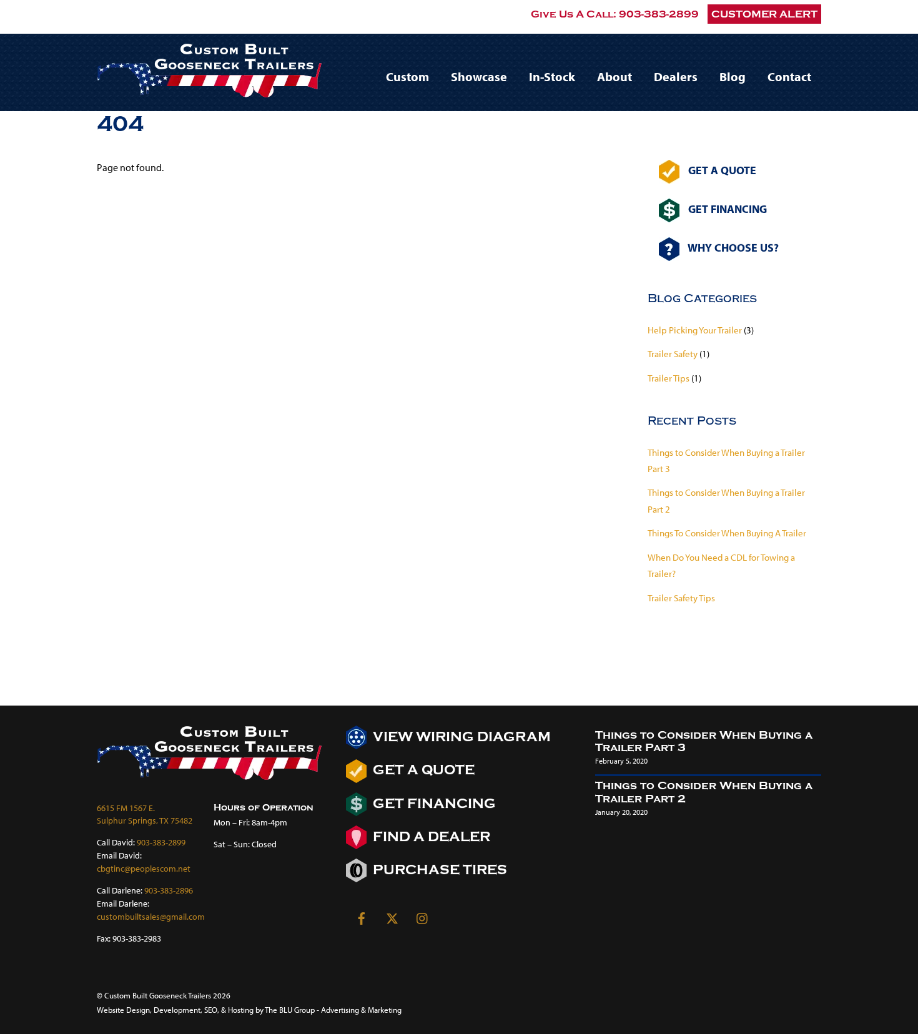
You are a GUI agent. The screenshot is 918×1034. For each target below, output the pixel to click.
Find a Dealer (430, 837)
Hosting (241, 1010)
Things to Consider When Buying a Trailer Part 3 (703, 742)
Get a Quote (422, 770)
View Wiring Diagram (460, 737)
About (614, 76)
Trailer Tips (668, 378)
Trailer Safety (673, 354)
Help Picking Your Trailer (695, 330)
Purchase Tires (438, 870)
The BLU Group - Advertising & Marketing (333, 1010)
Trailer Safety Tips (681, 598)
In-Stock (552, 76)
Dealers (676, 76)
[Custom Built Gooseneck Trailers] (209, 91)
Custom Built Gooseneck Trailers (157, 995)
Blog (732, 76)
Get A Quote (721, 170)
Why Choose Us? (732, 247)
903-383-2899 (659, 14)
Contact (789, 76)
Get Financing (726, 208)
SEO (210, 1010)
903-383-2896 (168, 890)
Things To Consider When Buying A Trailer (727, 533)
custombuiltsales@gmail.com (151, 916)
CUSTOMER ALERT (764, 14)
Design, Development (163, 1010)
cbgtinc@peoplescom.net (143, 868)
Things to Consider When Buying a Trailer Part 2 (703, 792)
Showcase (479, 76)
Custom (407, 76)
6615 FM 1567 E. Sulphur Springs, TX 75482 (144, 814)
